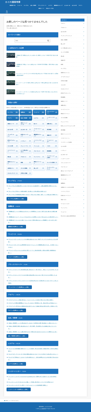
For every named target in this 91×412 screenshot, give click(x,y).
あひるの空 (74, 5)
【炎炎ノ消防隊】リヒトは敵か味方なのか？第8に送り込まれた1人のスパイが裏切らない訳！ (32, 331)
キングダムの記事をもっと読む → (17, 198)
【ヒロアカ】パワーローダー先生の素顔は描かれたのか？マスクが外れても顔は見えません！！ (33, 354)
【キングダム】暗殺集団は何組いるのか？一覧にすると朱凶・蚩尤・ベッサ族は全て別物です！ (33, 194)
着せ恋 (62, 56)
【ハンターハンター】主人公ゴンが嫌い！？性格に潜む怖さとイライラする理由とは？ (31, 382)
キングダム (26, 5)
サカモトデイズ (65, 89)
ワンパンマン (64, 207)
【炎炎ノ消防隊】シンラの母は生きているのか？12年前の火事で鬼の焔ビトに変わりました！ (32, 323)
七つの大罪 (63, 146)
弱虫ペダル (63, 199)
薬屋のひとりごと (65, 72)
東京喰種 (63, 130)
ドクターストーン (65, 138)
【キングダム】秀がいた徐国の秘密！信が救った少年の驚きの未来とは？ (27, 191)
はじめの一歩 (67, 5)
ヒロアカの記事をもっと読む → (16, 363)
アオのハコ (63, 27)
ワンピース (19, 5)
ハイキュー (63, 150)
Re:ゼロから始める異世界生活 (68, 216)
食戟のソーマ (41, 8)
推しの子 (63, 43)
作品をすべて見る (50, 8)
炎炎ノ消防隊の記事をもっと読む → (17, 336)
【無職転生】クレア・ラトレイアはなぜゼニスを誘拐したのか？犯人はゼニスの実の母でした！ (33, 217)
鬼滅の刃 (63, 60)
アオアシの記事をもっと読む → (16, 310)
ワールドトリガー (65, 203)
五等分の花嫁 (64, 80)
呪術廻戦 (63, 97)
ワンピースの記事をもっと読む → (17, 257)
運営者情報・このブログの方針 (45, 406)
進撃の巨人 (63, 105)
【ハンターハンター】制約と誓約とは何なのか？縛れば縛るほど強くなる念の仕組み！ (37, 83)
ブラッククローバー (42, 5)
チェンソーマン (65, 121)
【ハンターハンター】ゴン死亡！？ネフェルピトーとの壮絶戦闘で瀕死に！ (28, 385)
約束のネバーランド (66, 195)
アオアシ (80, 5)
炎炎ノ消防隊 (33, 5)
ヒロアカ (50, 5)
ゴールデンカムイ (65, 76)
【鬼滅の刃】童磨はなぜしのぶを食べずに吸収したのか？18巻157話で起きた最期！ (37, 56)
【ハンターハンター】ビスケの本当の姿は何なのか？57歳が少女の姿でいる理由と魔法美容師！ (37, 74)
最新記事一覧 (12, 5)
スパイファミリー (65, 109)
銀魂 (62, 64)
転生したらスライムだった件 (68, 125)
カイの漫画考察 (12, 2)
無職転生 (63, 183)
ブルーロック (64, 166)
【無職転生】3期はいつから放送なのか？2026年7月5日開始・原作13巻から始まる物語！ (37, 65)
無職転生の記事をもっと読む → (16, 226)
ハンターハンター (65, 158)
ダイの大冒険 (64, 117)
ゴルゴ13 (63, 85)
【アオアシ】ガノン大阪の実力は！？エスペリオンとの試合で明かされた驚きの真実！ (31, 300)
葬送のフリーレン (65, 113)
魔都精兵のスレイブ (58, 5)
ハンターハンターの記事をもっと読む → (18, 389)
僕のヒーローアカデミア (67, 171)
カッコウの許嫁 (65, 52)
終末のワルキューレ (66, 93)
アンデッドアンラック (66, 35)
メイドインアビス (65, 191)
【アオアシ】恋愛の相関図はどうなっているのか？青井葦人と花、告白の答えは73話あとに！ (32, 303)
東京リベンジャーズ (66, 134)
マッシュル (63, 179)
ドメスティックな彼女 (66, 142)
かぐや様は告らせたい (66, 48)
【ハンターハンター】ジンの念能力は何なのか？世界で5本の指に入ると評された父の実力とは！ (37, 92)
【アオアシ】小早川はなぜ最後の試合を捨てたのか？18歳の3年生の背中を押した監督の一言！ (33, 306)
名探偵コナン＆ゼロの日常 (67, 187)
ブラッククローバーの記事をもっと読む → (19, 287)
